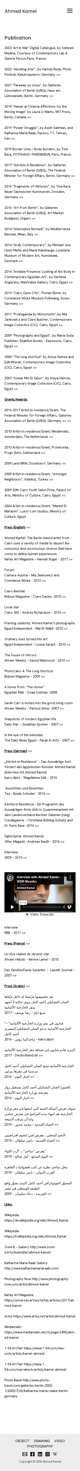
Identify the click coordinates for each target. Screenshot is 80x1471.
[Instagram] (47, 1454)
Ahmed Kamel (21, 10)
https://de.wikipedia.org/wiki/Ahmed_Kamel (36, 1220)
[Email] (24, 1454)
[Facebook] (32, 1454)
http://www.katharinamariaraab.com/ (31, 1268)
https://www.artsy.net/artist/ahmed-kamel (44, 1316)
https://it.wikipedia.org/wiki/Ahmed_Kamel (35, 1236)
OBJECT (22, 1441)
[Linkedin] (40, 1454)
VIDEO (59, 1441)
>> (58, 74)
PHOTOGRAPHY (40, 1446)
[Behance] (55, 1454)
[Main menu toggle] (70, 11)
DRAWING (42, 1441)
